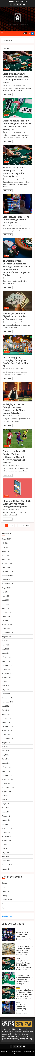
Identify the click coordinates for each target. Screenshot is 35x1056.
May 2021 (5, 755)
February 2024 (7, 657)
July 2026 (5, 543)
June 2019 (5, 849)
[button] (2, 33)
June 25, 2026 (15, 322)
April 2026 (5, 555)
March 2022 (6, 714)
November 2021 (7, 730)
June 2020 (5, 800)
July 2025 (5, 592)
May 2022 (5, 706)
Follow (32, 33)
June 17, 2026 (15, 369)
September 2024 (8, 633)
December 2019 (7, 824)
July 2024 (5, 641)
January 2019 (6, 869)
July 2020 (5, 796)
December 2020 (7, 775)
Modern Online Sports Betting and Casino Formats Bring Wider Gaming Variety (15, 171)
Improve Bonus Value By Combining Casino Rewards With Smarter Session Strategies (17, 125)
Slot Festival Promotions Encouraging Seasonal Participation (16, 219)
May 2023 (5, 690)
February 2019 (7, 865)
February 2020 (7, 816)
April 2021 (5, 759)
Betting (4, 883)
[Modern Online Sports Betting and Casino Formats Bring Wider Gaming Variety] (17, 155)
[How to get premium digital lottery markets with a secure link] (17, 301)
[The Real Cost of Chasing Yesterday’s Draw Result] (8, 934)
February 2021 (7, 767)
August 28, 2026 (22, 939)
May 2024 (5, 649)
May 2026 (5, 551)
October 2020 (6, 783)
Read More (7, 95)
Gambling (5, 891)
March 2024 (6, 653)
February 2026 (7, 563)
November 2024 (7, 625)
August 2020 (6, 792)
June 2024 (5, 645)
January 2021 (6, 771)
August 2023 (6, 677)
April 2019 (5, 857)
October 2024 (6, 629)
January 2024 (6, 661)
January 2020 (6, 820)
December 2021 (7, 726)
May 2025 (5, 600)
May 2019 (5, 853)
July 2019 (5, 844)
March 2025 (6, 608)
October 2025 (6, 580)
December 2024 (7, 620)
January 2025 (6, 616)
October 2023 (6, 669)
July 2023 (5, 682)
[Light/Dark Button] (25, 33)
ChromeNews (27, 1051)
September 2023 (8, 673)
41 (23, 526)
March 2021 (6, 763)
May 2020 (5, 804)
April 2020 (5, 808)
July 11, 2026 (14, 278)
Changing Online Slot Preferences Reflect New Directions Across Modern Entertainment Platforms (24, 951)
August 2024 (6, 637)
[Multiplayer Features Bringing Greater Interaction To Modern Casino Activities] (17, 391)
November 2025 (7, 576)
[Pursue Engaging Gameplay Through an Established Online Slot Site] (17, 345)
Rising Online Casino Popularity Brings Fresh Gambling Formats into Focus (16, 78)
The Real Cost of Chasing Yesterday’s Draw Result (23, 934)
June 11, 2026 (15, 465)
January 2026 (6, 568)
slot (3, 908)
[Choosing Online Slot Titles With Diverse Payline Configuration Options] (17, 488)
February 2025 (7, 612)
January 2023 (6, 694)
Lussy (6, 85)
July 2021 (5, 747)
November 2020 (7, 779)
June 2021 (5, 751)
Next (27, 526)
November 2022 (7, 702)
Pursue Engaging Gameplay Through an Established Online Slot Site (15, 361)
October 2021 (6, 734)
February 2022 (7, 718)
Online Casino (7, 900)
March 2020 (6, 812)
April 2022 (5, 710)
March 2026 (6, 559)
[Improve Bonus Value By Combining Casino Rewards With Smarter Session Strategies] (17, 108)
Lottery (4, 896)
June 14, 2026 (15, 416)
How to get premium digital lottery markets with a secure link (15, 316)
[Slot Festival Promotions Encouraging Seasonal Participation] (17, 204)
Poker (4, 904)
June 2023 (5, 686)
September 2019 (8, 836)
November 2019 (7, 828)
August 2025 (6, 588)
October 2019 (6, 832)
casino (7, 68)
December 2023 (7, 665)
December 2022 (7, 698)
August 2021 (6, 743)
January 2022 (6, 722)
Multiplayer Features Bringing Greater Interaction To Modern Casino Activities (15, 408)
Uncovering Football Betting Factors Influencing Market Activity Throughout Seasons (14, 457)
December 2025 (7, 572)
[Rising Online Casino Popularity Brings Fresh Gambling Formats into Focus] (17, 61)
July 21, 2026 (14, 225)
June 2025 (5, 596)
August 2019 (6, 840)
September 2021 (8, 739)
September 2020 (8, 787)
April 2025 (5, 604)
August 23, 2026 (16, 85)
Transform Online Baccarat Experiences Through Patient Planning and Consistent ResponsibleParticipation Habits (17, 268)
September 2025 (8, 584)
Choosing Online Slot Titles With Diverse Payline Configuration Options (17, 503)
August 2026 (6, 539)
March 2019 (6, 861)
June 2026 (5, 547)
